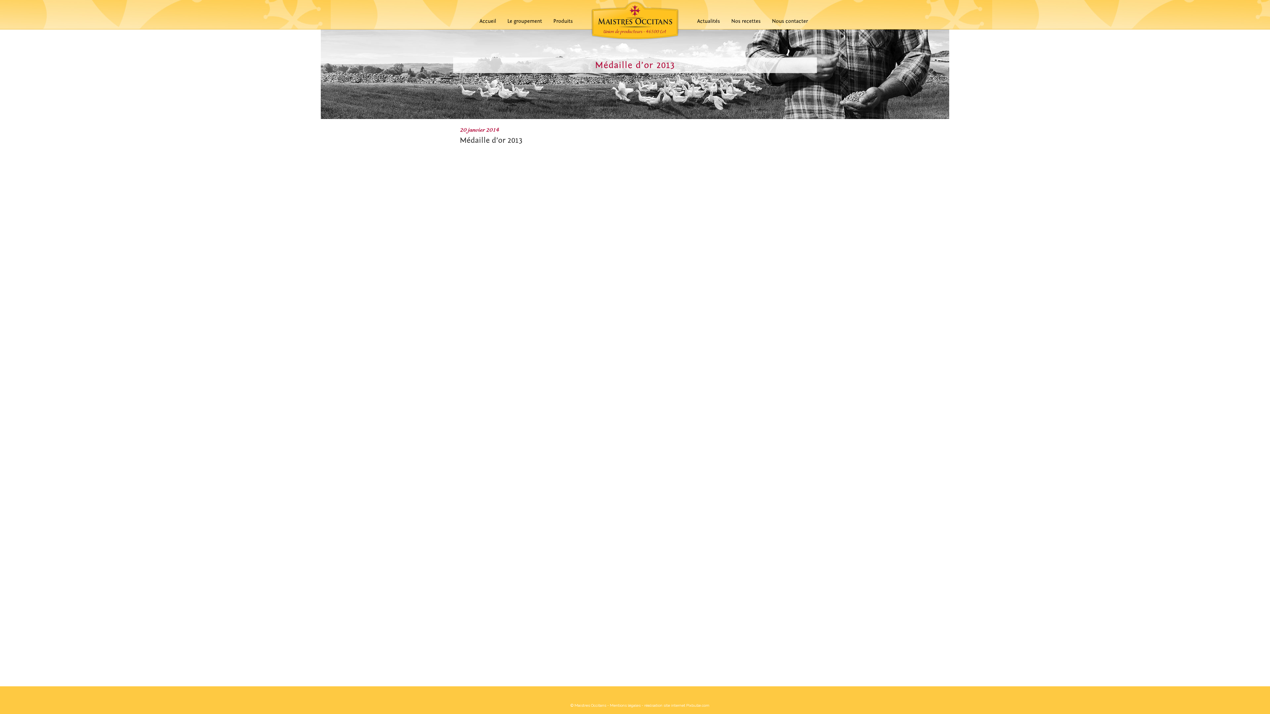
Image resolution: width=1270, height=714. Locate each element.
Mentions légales (625, 705)
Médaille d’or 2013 (491, 140)
